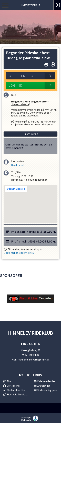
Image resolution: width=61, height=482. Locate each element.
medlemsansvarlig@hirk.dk (33, 359)
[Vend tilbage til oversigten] (53, 64)
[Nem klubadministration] (30, 420)
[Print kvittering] (46, 64)
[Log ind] (57, 5)
